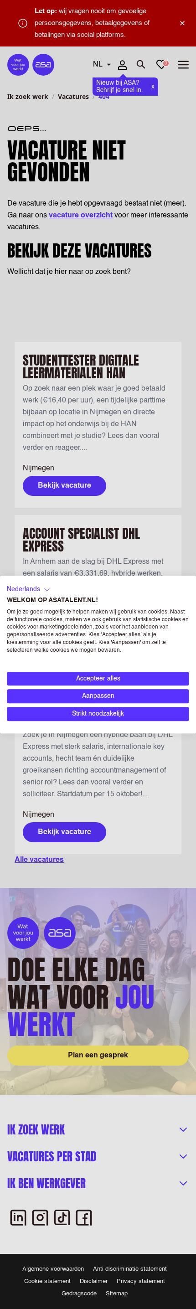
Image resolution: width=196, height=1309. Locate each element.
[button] (28, 589)
